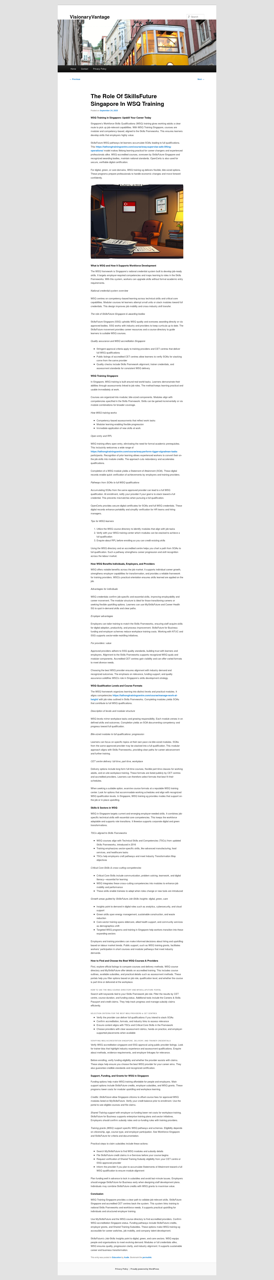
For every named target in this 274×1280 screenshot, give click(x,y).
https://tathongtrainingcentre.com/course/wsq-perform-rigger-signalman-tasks (134, 451)
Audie (126, 1257)
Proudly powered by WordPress (144, 1268)
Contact (84, 68)
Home (73, 68)
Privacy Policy (99, 68)
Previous (75, 79)
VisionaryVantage (90, 16)
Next (201, 79)
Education (116, 1257)
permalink (147, 1257)
